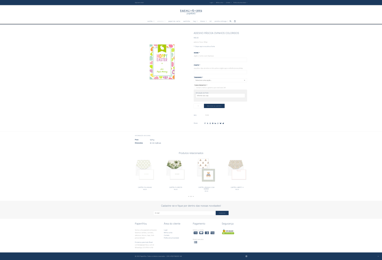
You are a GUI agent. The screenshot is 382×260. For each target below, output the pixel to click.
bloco (202, 21)
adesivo (160, 21)
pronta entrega (221, 21)
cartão (150, 21)
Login (211, 2)
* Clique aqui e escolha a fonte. (204, 46)
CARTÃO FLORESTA (144, 187)
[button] (231, 21)
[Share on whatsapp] (218, 123)
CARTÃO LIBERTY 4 (206, 187)
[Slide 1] (189, 196)
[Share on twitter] (207, 123)
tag (194, 21)
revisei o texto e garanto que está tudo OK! (211, 88)
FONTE (197, 65)
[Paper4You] (191, 12)
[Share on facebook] (205, 123)
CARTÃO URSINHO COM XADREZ (176, 188)
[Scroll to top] (378, 256)
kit (211, 21)
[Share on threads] (210, 123)
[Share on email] (223, 123)
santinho (186, 21)
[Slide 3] (193, 196)
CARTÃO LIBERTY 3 (237, 187)
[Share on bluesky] (220, 123)
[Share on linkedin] (215, 123)
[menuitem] (212, 2)
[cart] (234, 21)
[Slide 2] (191, 196)
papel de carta (174, 21)
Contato (228, 2)
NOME (197, 53)
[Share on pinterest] (212, 123)
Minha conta (219, 2)
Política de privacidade (239, 2)
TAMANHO (198, 77)
